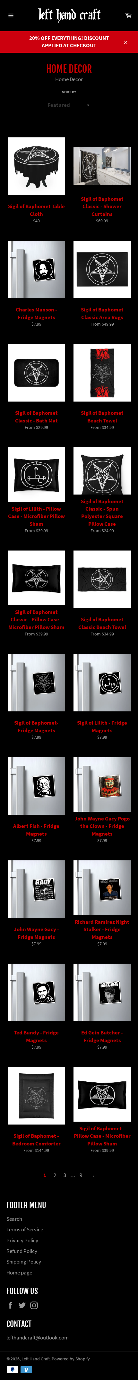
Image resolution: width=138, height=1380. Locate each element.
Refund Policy (21, 1251)
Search (14, 1218)
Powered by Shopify (71, 1359)
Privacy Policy (22, 1240)
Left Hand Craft (36, 1359)
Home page (19, 1272)
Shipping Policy (23, 1261)
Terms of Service (24, 1229)
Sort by (69, 91)
